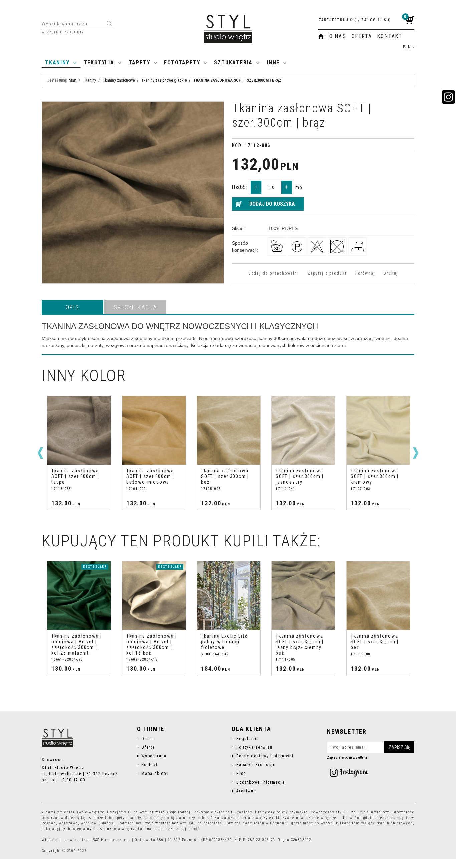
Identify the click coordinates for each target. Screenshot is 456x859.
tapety (136, 818)
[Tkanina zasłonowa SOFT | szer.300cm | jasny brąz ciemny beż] (303, 595)
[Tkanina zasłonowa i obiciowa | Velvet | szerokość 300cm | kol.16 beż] (154, 595)
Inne (273, 62)
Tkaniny (57, 62)
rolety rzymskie (292, 812)
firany (261, 812)
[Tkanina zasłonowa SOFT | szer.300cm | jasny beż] (379, 430)
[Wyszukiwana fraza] (109, 23)
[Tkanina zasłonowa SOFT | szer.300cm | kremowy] (304, 430)
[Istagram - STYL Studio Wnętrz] (349, 772)
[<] (40, 453)
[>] (415, 453)
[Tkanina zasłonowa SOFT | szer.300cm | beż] (155, 430)
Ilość (239, 187)
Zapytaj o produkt (327, 273)
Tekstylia (99, 62)
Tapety (139, 62)
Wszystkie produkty (63, 32)
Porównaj (365, 273)
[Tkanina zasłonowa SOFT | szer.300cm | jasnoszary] (230, 430)
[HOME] (321, 36)
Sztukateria (233, 62)
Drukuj (391, 273)
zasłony (244, 812)
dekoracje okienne (212, 812)
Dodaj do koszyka (272, 204)
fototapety (115, 818)
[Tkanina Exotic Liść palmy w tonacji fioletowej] (228, 595)
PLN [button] (407, 47)
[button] (72, 307)
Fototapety (182, 62)
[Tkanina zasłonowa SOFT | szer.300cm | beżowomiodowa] (80, 430)
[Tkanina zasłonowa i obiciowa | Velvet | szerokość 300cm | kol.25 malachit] (79, 595)
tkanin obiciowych (395, 823)
